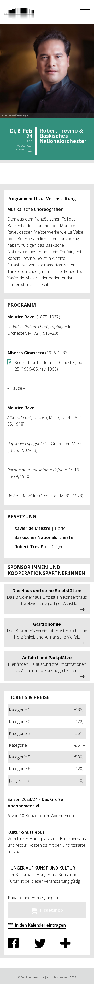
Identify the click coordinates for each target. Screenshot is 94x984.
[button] (85, 12)
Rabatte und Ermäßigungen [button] (33, 897)
